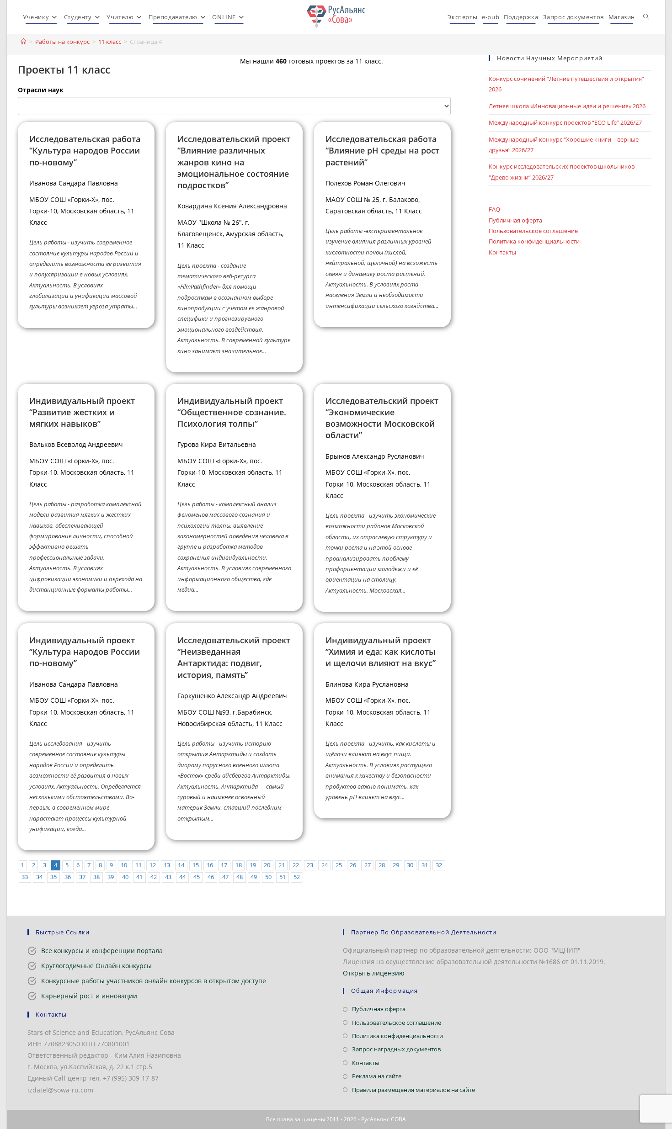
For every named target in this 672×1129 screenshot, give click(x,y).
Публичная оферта (515, 220)
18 (238, 865)
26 (353, 865)
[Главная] (24, 41)
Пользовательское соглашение (533, 231)
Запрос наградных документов (396, 1049)
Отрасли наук (41, 89)
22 (296, 865)
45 (196, 877)
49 (254, 877)
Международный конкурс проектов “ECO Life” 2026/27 (565, 122)
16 (210, 865)
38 (96, 877)
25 (339, 865)
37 (82, 877)
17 (224, 865)
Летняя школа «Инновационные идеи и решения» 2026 (567, 106)
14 (181, 865)
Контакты (502, 252)
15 (195, 865)
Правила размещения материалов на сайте (413, 1090)
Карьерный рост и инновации (89, 995)
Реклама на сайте (376, 1076)
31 (424, 865)
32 (439, 865)
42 (153, 877)
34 (39, 877)
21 (281, 865)
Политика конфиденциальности (534, 241)
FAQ (494, 209)
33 (24, 877)
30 (410, 865)
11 (138, 865)
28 (382, 865)
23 (310, 865)
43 (168, 877)
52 (296, 877)
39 (110, 877)
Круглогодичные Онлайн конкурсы (96, 965)
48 (239, 877)
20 (267, 865)
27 (367, 865)
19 (253, 865)
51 (282, 877)
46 (211, 877)
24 (324, 865)
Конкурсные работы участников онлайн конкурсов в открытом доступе (153, 980)
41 (139, 877)
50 (268, 877)
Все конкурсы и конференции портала (102, 950)
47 (225, 877)
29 (396, 865)
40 (125, 877)
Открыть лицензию (374, 973)
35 (53, 877)
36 (67, 877)
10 (124, 865)
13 (167, 865)
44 (182, 877)
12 (152, 865)
